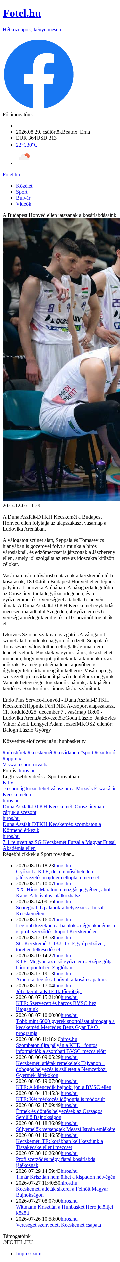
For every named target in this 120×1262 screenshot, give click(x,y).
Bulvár (23, 198)
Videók (23, 204)
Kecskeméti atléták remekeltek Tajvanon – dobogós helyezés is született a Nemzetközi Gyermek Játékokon (61, 1069)
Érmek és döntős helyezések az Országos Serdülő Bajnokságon (59, 1114)
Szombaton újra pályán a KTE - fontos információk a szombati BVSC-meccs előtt (61, 1048)
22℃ (26, 145)
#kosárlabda (66, 752)
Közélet (24, 186)
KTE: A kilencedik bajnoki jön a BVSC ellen (63, 1087)
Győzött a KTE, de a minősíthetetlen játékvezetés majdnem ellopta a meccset (57, 874)
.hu (11, 174)
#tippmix (12, 758)
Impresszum (28, 1253)
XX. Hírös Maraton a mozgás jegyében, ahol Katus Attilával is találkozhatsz (63, 892)
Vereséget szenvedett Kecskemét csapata (58, 1225)
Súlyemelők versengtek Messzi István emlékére (65, 1129)
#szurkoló (105, 752)
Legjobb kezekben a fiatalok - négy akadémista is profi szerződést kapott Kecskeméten (65, 928)
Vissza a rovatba (26, 764)
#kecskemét (40, 752)
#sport (86, 752)
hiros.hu (62, 865)
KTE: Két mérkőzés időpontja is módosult (60, 1099)
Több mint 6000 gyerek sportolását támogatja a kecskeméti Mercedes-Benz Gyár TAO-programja (65, 1027)
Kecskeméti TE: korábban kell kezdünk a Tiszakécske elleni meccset (59, 1144)
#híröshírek (14, 752)
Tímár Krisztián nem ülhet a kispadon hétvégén (65, 1177)
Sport (21, 192)
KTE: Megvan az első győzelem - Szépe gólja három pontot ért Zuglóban (64, 964)
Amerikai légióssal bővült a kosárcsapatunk (61, 979)
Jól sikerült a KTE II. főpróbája (49, 991)
